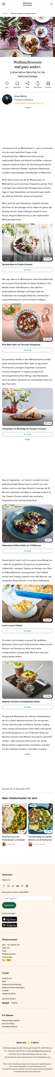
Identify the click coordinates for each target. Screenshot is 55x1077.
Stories (5, 13)
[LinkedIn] (27, 886)
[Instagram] (8, 886)
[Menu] (3, 4)
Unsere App (7, 957)
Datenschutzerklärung (11, 984)
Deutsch (5, 1003)
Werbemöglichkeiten (11, 1020)
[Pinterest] (22, 886)
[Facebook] (4, 886)
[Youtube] (17, 886)
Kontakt (5, 990)
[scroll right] (52, 817)
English (14, 1003)
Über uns (6, 948)
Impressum (7, 978)
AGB (4, 981)
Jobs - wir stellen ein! (11, 945)
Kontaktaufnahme (9, 1026)
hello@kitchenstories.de (41, 1051)
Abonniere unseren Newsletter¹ (15, 892)
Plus (6, 960)
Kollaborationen (9, 954)
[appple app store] (27, 920)
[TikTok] (13, 886)
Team (4, 951)
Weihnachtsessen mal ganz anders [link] (23, 13)
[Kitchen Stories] (27, 4)
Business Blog (8, 1023)
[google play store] (27, 925)
